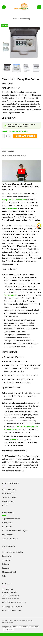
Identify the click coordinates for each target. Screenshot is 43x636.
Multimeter (14, 439)
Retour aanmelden (9, 489)
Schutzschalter (10, 295)
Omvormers (6, 560)
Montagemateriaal (9, 572)
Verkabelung (24, 19)
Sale (4, 576)
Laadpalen (6, 568)
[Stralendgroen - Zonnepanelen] (21, 7)
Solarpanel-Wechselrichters (14, 200)
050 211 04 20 (7, 602)
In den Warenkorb (25, 136)
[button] (4, 7)
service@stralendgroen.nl (11, 610)
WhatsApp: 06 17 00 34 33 (12, 607)
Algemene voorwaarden (11, 519)
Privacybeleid (7, 523)
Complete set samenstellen (12, 552)
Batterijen (5, 564)
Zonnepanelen (7, 556)
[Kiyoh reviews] (39, 225)
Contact (5, 505)
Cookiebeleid (7, 527)
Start (15, 19)
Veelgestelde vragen (9, 497)
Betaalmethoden (8, 501)
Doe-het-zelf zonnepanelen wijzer (14, 531)
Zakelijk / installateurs (10, 539)
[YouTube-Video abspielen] (21, 171)
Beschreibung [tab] (8, 151)
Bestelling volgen (8, 493)
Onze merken (7, 535)
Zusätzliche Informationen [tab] (14, 156)
